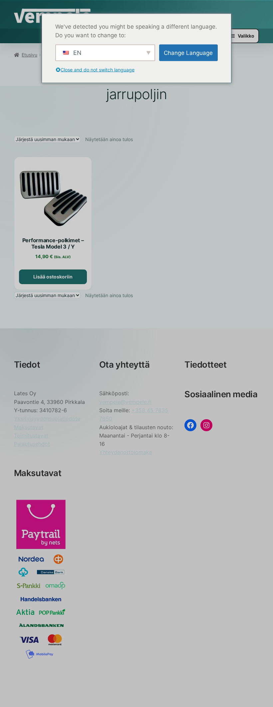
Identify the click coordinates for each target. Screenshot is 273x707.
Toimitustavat (31, 435)
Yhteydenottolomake (125, 452)
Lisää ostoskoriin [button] (53, 276)
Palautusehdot (32, 444)
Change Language (188, 52)
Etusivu (29, 55)
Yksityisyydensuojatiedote (47, 418)
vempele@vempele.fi (125, 402)
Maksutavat (28, 427)
